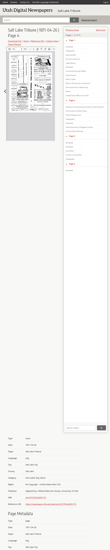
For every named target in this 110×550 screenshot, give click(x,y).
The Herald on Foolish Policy (76, 111)
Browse (14, 2)
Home (5, 2)
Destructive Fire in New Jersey (77, 87)
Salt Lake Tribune (69, 11)
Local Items (70, 151)
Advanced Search (89, 20)
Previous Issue (72, 30)
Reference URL (37, 41)
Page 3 (72, 136)
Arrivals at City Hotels (74, 155)
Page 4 (72, 164)
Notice (68, 91)
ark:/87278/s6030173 (35, 497)
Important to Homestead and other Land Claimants (85, 107)
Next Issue (100, 30)
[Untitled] (69, 47)
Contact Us (25, 2)
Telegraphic (70, 51)
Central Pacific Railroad (74, 131)
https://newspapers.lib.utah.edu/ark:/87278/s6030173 (50, 504)
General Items (71, 75)
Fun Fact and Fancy (73, 59)
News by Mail (71, 55)
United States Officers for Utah (77, 95)
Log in (106, 2)
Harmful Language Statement (45, 2)
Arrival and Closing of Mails (76, 71)
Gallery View (52, 41)
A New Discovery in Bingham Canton (79, 127)
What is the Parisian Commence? (78, 83)
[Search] (74, 20)
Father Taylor (71, 79)
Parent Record (14, 44)
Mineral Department (73, 115)
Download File (14, 41)
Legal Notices (71, 63)
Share (26, 41)
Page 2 (72, 100)
